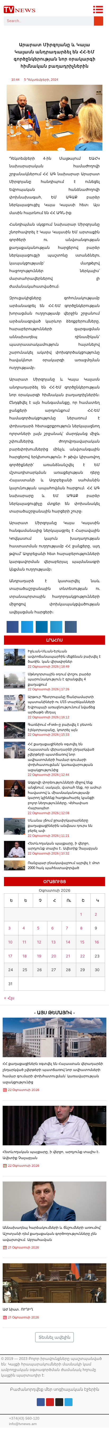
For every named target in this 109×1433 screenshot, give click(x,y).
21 (68, 956)
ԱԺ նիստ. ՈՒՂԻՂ (18, 1309)
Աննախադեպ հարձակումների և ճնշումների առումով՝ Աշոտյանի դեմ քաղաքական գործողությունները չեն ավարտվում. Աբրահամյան (52, 1234)
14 (68, 942)
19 (39, 956)
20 (53, 956)
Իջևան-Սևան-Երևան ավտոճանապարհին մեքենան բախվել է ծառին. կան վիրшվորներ (64, 656)
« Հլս (9, 997)
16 (97, 942)
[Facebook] (41, 1402)
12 (39, 942)
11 (24, 942)
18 (24, 956)
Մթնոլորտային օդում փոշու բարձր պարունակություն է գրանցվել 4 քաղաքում (59, 679)
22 (82, 956)
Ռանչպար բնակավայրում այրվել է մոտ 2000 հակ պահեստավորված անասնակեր (64, 868)
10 (10, 942)
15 (82, 942)
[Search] (98, 21)
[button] (13, 627)
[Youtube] (50, 1402)
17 (10, 956)
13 (53, 942)
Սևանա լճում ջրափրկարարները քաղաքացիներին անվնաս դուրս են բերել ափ (60, 825)
